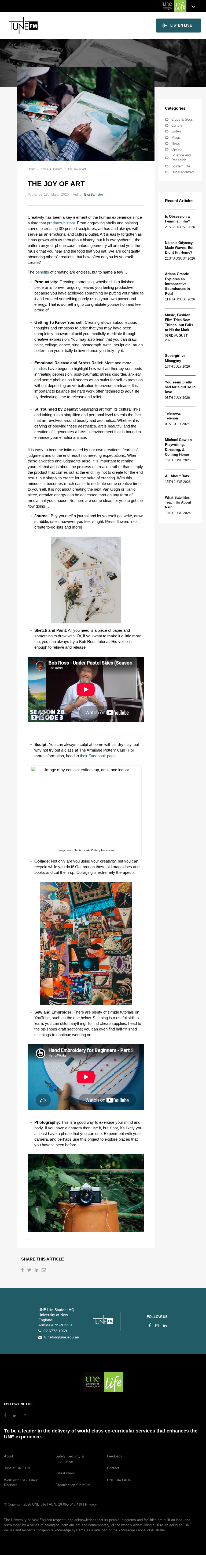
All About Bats (177, 476)
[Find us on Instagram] (157, 1325)
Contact (113, 1468)
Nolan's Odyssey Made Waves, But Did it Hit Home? (179, 247)
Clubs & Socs (182, 119)
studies (40, 368)
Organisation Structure (73, 1485)
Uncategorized (182, 172)
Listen (176, 131)
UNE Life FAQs (119, 1480)
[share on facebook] (23, 1270)
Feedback (114, 1456)
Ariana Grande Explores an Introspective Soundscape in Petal (177, 284)
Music (176, 137)
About (8, 1456)
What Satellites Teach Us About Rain (178, 502)
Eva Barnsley (94, 194)
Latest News (65, 1473)
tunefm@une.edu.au (60, 1337)
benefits (42, 272)
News (175, 143)
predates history (61, 223)
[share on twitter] (29, 1270)
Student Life (180, 166)
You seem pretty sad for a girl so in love (180, 387)
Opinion (177, 149)
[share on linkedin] (37, 1270)
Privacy (91, 1504)
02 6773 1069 (54, 1331)
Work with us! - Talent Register (21, 1482)
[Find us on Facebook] (150, 1325)
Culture (176, 125)
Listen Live (181, 25)
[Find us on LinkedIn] (165, 1325)
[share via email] (44, 1270)
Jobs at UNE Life (17, 1468)
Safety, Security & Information (70, 1458)
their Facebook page (98, 755)
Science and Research (181, 157)
